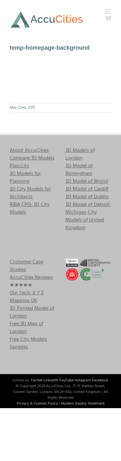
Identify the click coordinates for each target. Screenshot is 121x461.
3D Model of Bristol (87, 181)
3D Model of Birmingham (79, 170)
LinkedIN (51, 380)
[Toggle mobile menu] (108, 11)
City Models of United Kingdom (85, 220)
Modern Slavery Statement (83, 403)
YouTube (66, 380)
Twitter (37, 380)
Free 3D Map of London (26, 328)
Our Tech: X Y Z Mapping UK (27, 297)
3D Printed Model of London (32, 312)
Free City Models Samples (28, 343)
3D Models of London (80, 154)
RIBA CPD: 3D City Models (30, 209)
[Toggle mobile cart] (108, 18)
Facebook (100, 380)
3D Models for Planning (25, 178)
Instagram (83, 380)
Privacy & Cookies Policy (37, 403)
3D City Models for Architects (30, 193)
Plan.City (19, 166)
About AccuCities (29, 150)
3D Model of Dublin (87, 197)
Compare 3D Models (32, 158)
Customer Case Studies (26, 266)
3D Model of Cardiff (87, 189)
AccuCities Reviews (31, 277)
